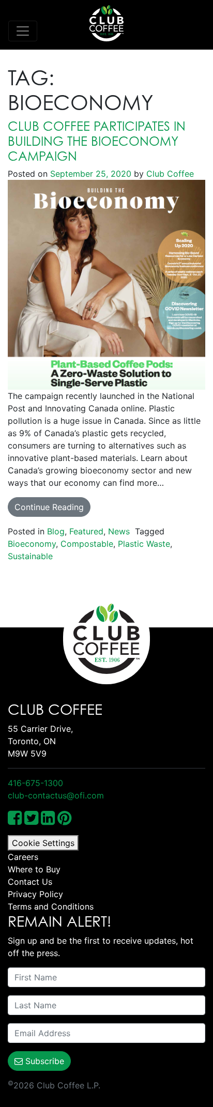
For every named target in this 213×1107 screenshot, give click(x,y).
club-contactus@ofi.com (56, 795)
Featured (86, 531)
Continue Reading (49, 507)
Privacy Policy (35, 894)
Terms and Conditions (51, 906)
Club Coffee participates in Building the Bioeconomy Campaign (97, 141)
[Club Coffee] (106, 23)
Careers (23, 857)
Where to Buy (34, 869)
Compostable (86, 544)
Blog (56, 531)
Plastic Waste (144, 544)
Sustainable (30, 556)
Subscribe (43, 1061)
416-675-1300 (35, 783)
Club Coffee (169, 173)
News (119, 531)
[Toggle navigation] (22, 31)
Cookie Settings (43, 843)
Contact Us (30, 882)
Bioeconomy (32, 544)
